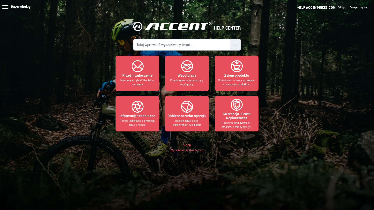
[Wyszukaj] (235, 45)
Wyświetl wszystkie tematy (187, 150)
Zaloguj (341, 7)
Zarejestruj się (358, 7)
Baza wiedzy (21, 7)
